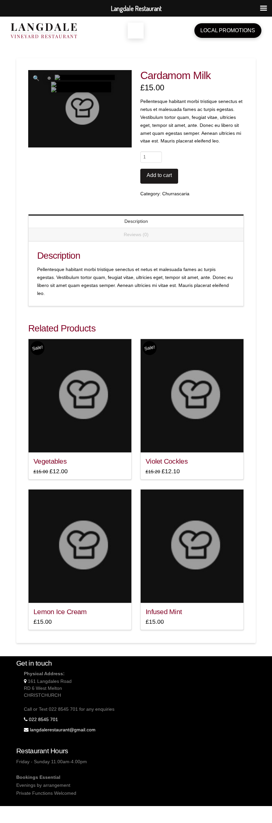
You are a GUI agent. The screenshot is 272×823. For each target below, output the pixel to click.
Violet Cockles (167, 461)
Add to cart (159, 175)
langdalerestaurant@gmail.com (63, 729)
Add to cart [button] (83, 441)
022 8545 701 (43, 719)
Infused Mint (164, 611)
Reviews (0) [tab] (136, 234)
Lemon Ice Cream (60, 611)
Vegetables (50, 461)
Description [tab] (136, 221)
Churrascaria (175, 193)
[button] (136, 31)
